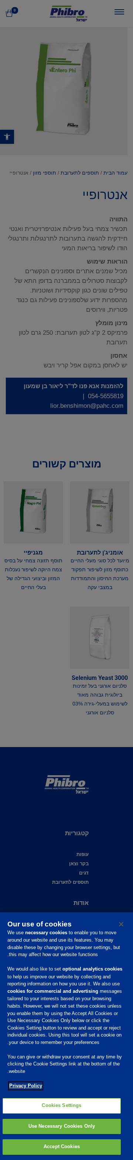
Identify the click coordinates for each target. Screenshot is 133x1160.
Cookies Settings (61, 1105)
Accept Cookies (62, 1146)
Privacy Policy (25, 1086)
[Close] (121, 924)
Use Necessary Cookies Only (61, 1126)
